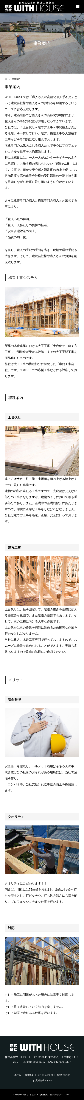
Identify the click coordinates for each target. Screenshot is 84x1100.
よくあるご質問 (45, 1075)
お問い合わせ (63, 1075)
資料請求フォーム (44, 1080)
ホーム (17, 1075)
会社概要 (29, 1075)
